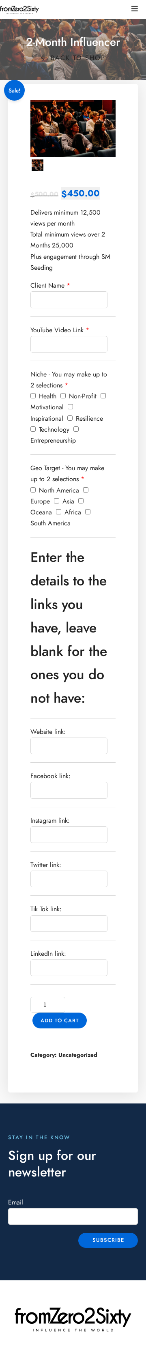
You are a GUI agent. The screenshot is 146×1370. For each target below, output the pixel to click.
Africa (71, 512)
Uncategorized (77, 1055)
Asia (67, 501)
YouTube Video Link (57, 330)
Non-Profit (82, 396)
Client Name (47, 285)
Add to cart (60, 1020)
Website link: (48, 731)
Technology (53, 429)
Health (46, 396)
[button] (134, 9)
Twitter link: (45, 864)
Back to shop (76, 58)
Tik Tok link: (46, 909)
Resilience (88, 418)
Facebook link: (50, 776)
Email (15, 1202)
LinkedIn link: (48, 953)
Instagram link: (50, 820)
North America (58, 490)
